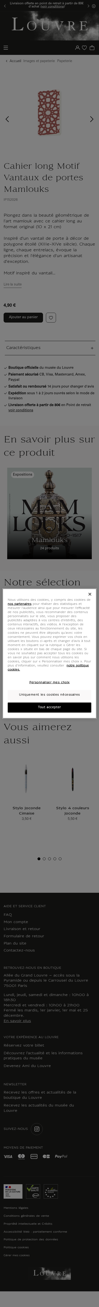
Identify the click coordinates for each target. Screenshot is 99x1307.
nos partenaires (19, 604)
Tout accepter (49, 707)
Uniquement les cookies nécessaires (49, 694)
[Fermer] (90, 594)
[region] (49, 654)
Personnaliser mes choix (49, 682)
